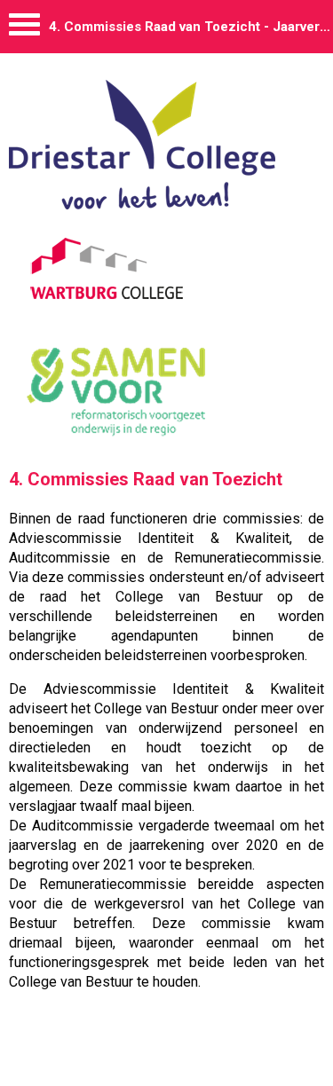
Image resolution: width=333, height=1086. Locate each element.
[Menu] (24, 28)
